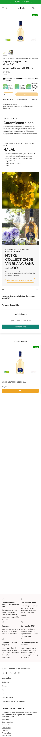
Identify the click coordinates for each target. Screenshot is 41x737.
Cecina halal (6, 725)
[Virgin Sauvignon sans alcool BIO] (20, 363)
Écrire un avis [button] (20, 327)
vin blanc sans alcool (29, 272)
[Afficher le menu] (3, 8)
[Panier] (38, 8)
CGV (3, 690)
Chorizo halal (6, 728)
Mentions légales (7, 698)
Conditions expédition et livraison (13, 701)
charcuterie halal (18, 713)
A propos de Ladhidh (10, 305)
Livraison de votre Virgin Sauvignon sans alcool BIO (18, 297)
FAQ (3, 289)
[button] (7, 8)
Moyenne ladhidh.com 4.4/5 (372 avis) (18, 68)
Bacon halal (5, 719)
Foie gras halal (6, 733)
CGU (3, 694)
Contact (4, 686)
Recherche (5, 682)
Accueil (5, 58)
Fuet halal (5, 730)
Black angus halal (7, 722)
